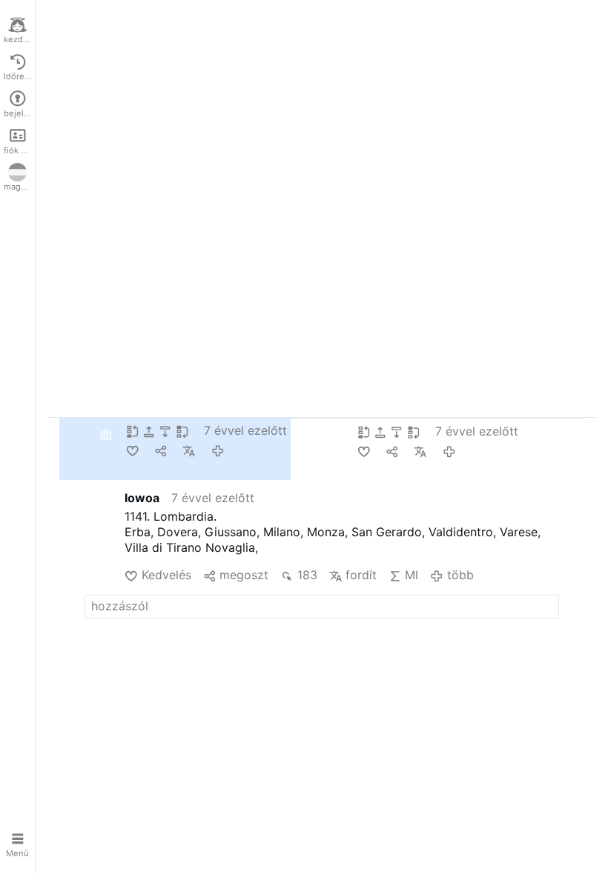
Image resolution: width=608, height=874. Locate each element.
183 (307, 574)
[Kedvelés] (134, 450)
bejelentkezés (19, 113)
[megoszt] (162, 450)
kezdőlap (19, 39)
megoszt (243, 574)
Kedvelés (166, 574)
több (460, 574)
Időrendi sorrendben (19, 76)
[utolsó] (184, 430)
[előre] (150, 430)
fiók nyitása (19, 150)
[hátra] (167, 430)
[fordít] (190, 450)
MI (411, 574)
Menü (17, 853)
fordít (361, 574)
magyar (18, 186)
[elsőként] (134, 430)
